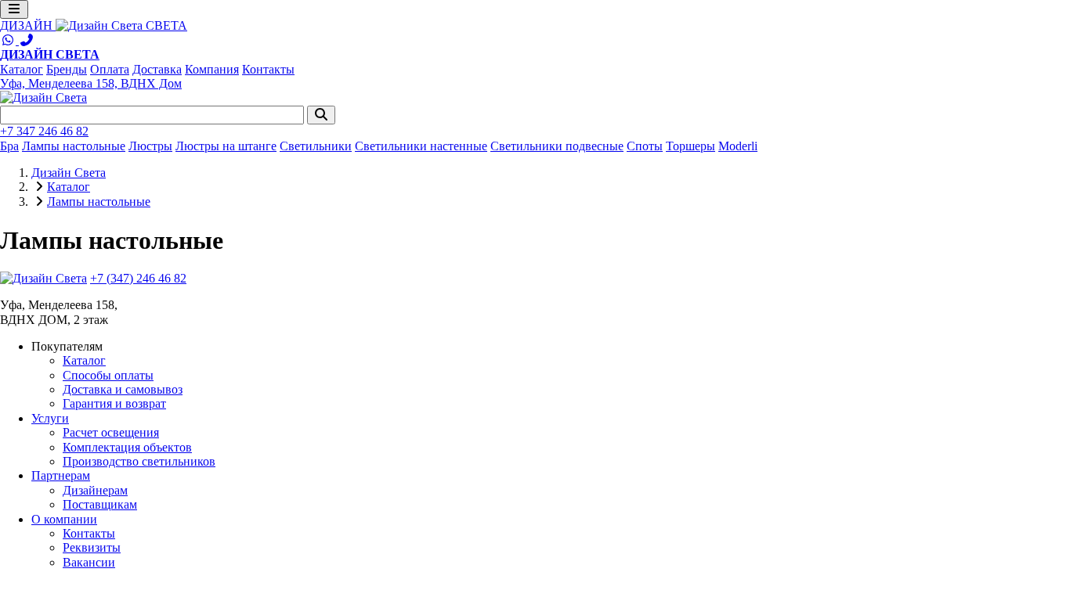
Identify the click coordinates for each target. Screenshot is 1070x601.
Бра (9, 146)
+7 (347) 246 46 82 (138, 278)
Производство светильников (139, 461)
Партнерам (60, 475)
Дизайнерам (95, 490)
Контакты (268, 69)
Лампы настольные (73, 146)
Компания (212, 69)
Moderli (737, 146)
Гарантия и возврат (114, 403)
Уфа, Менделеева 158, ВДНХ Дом (91, 83)
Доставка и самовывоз (123, 389)
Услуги (50, 418)
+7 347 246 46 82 (44, 131)
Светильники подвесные (557, 146)
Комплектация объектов (127, 447)
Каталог (21, 69)
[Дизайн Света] (43, 278)
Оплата (109, 69)
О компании (64, 519)
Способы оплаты (108, 375)
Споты (645, 146)
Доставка (157, 69)
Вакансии (89, 562)
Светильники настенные (421, 146)
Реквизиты (92, 547)
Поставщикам (100, 504)
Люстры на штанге (226, 146)
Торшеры (690, 146)
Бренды (66, 69)
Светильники (316, 146)
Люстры (150, 146)
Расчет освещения (111, 432)
